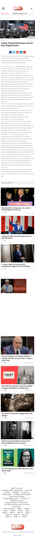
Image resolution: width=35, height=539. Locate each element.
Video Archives (9, 509)
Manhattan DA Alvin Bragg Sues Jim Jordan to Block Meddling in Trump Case (16, 209)
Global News (7, 494)
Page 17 (25, 517)
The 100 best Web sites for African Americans (17, 505)
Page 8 (4, 513)
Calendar (15, 492)
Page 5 (13, 511)
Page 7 (27, 511)
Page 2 (19, 509)
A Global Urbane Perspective (12, 490)
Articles (7, 492)
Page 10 (20, 513)
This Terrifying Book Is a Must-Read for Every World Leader (17, 469)
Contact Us (25, 492)
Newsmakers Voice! (11, 498)
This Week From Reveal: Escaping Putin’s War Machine (17, 414)
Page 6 (20, 511)
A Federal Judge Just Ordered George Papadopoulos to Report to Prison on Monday (16, 265)
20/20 (31, 240)
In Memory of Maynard (22, 494)
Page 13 (17, 515)
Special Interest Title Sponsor (17, 502)
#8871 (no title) (17, 488)
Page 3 (27, 509)
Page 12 (8, 515)
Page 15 (8, 517)
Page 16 (17, 517)
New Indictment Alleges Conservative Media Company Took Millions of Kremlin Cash (17, 387)
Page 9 (12, 513)
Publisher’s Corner (16, 500)
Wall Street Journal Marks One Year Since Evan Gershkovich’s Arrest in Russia (16, 442)
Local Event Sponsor (16, 496)
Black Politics (6, 18)
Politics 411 (25, 498)
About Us (28, 490)
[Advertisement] (17, 312)
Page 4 (5, 511)
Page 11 (28, 513)
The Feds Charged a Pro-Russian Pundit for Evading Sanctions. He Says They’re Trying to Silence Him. (17, 358)
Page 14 (25, 515)
